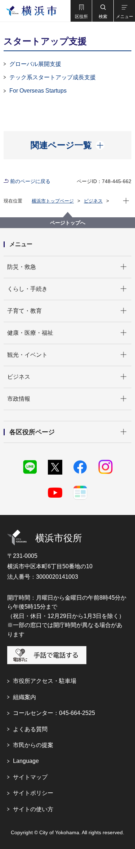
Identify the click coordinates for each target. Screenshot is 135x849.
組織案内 (24, 697)
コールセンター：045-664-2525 (54, 713)
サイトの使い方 (33, 809)
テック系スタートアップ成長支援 (52, 77)
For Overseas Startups (38, 91)
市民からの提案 (33, 745)
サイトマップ (30, 777)
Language (26, 761)
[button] (81, 11)
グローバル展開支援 (35, 64)
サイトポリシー (33, 793)
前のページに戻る (30, 181)
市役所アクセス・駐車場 (44, 681)
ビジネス (93, 201)
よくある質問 (30, 729)
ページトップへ (67, 223)
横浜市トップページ (53, 201)
